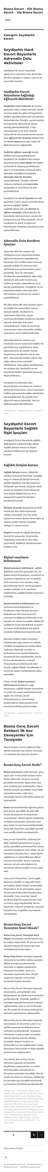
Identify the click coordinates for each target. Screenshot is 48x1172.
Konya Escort (21, 1112)
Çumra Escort (9, 1099)
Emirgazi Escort (26, 1101)
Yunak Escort (29, 1120)
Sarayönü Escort (16, 1115)
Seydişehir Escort (25, 411)
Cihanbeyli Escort (33, 1096)
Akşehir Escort (9, 1093)
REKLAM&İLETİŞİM (13, 1148)
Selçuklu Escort (30, 1115)
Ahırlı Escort (23, 1091)
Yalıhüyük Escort (16, 1120)
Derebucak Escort (36, 1099)
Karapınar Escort (36, 1109)
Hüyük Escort (37, 1107)
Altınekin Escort (22, 1093)
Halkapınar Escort (23, 1107)
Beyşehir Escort (36, 1093)
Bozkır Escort (9, 1096)
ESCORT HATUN (16, 1104)
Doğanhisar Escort (11, 1101)
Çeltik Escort (20, 1096)
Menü (8, 20)
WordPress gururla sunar (30, 1167)
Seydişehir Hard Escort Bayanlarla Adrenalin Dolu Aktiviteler (20, 56)
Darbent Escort (22, 1099)
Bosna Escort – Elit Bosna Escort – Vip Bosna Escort (23, 10)
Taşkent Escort (25, 1117)
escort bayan (9, 1164)
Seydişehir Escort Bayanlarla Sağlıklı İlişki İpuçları (21, 428)
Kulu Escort (32, 1112)
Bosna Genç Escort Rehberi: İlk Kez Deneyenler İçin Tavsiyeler (21, 733)
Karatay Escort (9, 1112)
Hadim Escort (9, 1107)
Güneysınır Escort (31, 1104)
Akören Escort (34, 1091)
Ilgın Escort (8, 1109)
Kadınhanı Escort (21, 1109)
